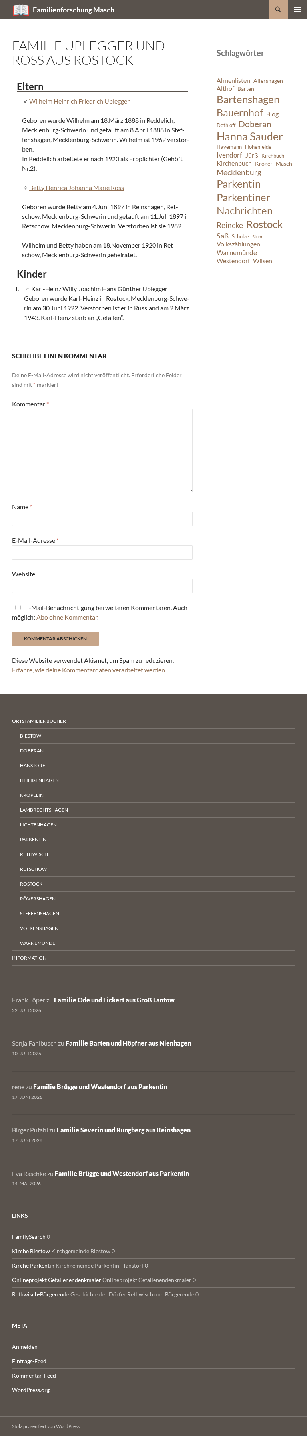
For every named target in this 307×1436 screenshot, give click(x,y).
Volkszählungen (238, 244)
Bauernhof (240, 112)
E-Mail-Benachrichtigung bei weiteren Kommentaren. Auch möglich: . (99, 612)
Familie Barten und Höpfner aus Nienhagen (128, 1043)
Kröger (264, 163)
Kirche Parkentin (33, 1265)
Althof (225, 88)
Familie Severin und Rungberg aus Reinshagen (124, 1130)
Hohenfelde (258, 147)
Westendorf (233, 260)
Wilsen (262, 260)
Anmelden (25, 1346)
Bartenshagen (248, 99)
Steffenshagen (39, 913)
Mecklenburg (239, 172)
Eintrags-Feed (29, 1361)
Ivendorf (229, 155)
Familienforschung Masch (73, 9)
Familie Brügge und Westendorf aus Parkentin (100, 1086)
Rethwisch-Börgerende (40, 1294)
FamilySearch (29, 1236)
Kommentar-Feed (34, 1375)
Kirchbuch (272, 156)
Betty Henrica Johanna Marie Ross (76, 187)
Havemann (229, 147)
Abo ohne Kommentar (66, 617)
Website (23, 574)
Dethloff (226, 125)
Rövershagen (38, 899)
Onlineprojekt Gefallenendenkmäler (56, 1279)
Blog (272, 114)
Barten (245, 88)
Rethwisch (34, 854)
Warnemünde (237, 252)
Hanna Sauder (250, 136)
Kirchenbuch (234, 163)
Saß (223, 235)
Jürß (251, 155)
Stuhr (257, 236)
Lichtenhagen (38, 825)
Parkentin (239, 183)
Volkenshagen (39, 928)
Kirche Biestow (31, 1251)
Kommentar (30, 404)
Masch (284, 163)
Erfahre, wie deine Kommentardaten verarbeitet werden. (89, 670)
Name (22, 506)
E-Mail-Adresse (35, 540)
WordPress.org (31, 1389)
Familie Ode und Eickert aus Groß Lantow (114, 1000)
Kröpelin (32, 795)
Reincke (230, 225)
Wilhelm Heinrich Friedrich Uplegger (79, 101)
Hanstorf (32, 765)
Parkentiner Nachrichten (245, 204)
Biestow (30, 736)
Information (29, 958)
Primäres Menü (297, 9)
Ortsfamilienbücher (39, 721)
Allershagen (268, 80)
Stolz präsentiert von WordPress (46, 1426)
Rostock (264, 224)
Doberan (255, 124)
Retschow (33, 869)
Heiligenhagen (39, 780)
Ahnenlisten (233, 80)
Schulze (240, 237)
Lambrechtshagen (44, 810)
